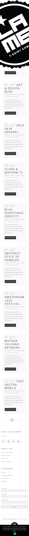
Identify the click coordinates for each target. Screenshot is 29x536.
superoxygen (20, 94)
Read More (10, 72)
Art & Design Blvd (14, 88)
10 (16, 392)
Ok (15, 533)
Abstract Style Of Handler (13, 257)
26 (16, 96)
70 (16, 136)
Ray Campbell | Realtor (7, 452)
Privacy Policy (4, 458)
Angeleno (3, 472)
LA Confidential (5, 478)
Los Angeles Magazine (7, 475)
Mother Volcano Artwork (12, 344)
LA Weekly (3, 481)
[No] (27, 530)
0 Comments (9, 96)
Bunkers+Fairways (5, 455)
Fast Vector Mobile (14, 385)
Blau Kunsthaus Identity (14, 213)
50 (16, 177)
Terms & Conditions (6, 461)
